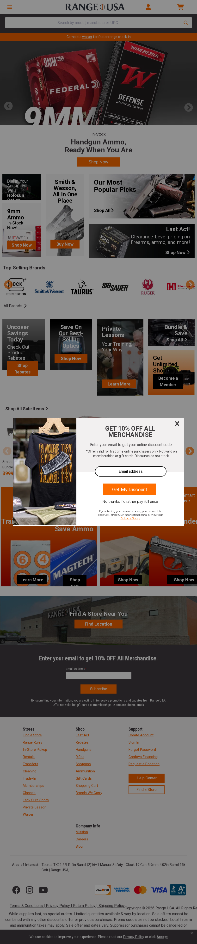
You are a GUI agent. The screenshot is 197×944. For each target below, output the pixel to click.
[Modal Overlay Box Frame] (98, 472)
